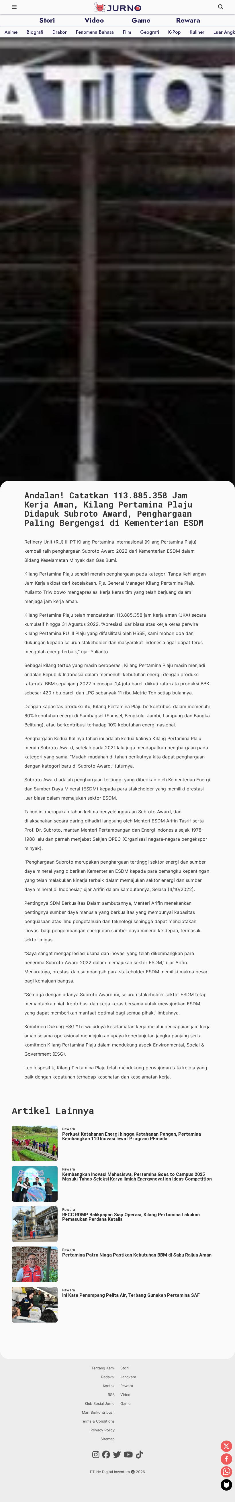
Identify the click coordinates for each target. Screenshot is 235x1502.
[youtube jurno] (128, 1455)
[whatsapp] (226, 1472)
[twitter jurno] (116, 1455)
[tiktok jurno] (139, 1455)
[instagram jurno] (96, 1455)
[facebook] (226, 1459)
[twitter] (226, 1446)
